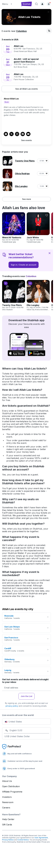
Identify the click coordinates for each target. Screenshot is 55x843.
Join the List (26, 696)
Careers (6, 807)
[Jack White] (38, 227)
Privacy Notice (8, 840)
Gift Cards (7, 824)
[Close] (49, 253)
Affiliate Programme (12, 791)
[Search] (36, 4)
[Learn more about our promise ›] (11, 746)
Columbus (21, 31)
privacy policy (12, 706)
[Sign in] (42, 4)
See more (26, 199)
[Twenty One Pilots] (13, 295)
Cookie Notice (23, 840)
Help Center (8, 819)
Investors (7, 797)
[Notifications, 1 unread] (49, 4)
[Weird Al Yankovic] (13, 227)
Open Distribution (11, 786)
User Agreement (41, 838)
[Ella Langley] (38, 295)
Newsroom (7, 802)
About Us (7, 781)
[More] (48, 12)
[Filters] (49, 31)
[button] (10, 4)
